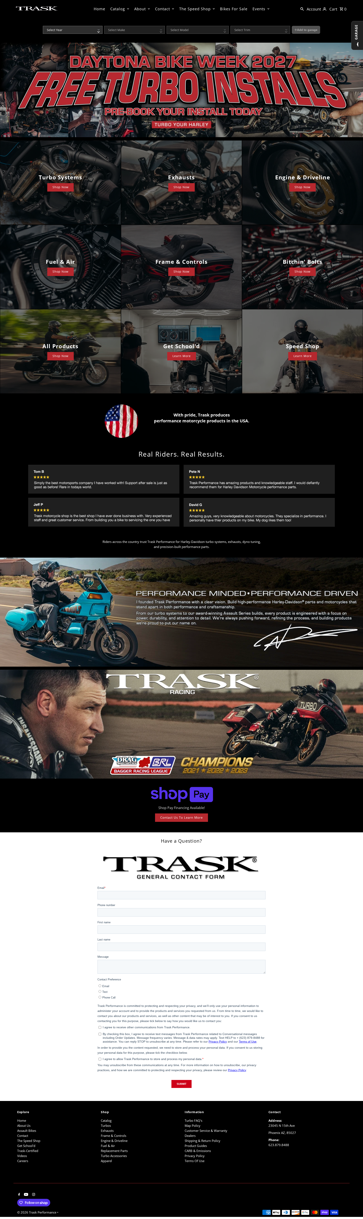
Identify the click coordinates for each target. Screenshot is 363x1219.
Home (99, 8)
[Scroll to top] (354, 1208)
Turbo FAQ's (193, 1120)
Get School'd (26, 1146)
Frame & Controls (113, 1136)
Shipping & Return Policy (202, 1141)
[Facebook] (18, 1194)
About (140, 8)
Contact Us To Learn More (181, 817)
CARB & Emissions (198, 1151)
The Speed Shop (195, 8)
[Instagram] (33, 1194)
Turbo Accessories (114, 1156)
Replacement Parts (114, 1151)
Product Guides (196, 1146)
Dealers (190, 1136)
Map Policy (192, 1125)
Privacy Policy (195, 1156)
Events (259, 8)
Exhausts (107, 1130)
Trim (232, 23)
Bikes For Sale (233, 8)
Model (170, 23)
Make (107, 23)
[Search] (302, 8)
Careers (22, 1161)
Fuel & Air (108, 1146)
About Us (23, 1125)
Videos (22, 1156)
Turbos (106, 1125)
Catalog (117, 8)
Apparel (106, 1161)
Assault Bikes (26, 1130)
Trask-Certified (27, 1151)
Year (45, 23)
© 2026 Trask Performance (37, 1212)
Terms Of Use (194, 1161)
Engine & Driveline (114, 1141)
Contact (162, 8)
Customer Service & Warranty (206, 1130)
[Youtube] (25, 1194)
